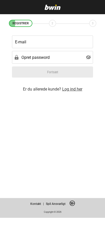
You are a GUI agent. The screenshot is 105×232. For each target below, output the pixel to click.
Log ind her (72, 89)
